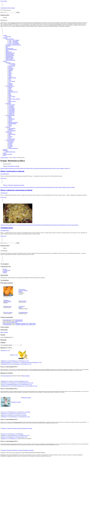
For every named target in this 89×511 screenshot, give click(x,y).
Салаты (10, 76)
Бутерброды (11, 68)
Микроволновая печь (13, 122)
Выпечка (10, 70)
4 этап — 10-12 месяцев (13, 43)
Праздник (8, 127)
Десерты (10, 73)
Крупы (9, 89)
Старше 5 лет (11, 114)
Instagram (5, 271)
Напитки (10, 84)
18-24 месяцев (11, 110)
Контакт (5, 269)
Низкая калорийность (13, 148)
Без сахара (10, 145)
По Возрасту (8, 103)
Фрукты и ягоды (12, 101)
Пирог (9, 74)
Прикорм (5, 37)
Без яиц (10, 147)
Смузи (9, 80)
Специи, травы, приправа (14, 98)
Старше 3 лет (11, 113)
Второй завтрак (11, 134)
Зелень (9, 88)
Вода (7, 47)
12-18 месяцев (11, 109)
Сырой (9, 124)
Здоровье (5, 149)
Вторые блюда (11, 65)
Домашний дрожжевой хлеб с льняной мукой (25, 323)
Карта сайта (8, 36)
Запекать (10, 120)
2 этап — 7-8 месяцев (13, 41)
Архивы (2, 337)
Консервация (9, 51)
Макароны (10, 90)
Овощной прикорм (10, 55)
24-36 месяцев (11, 111)
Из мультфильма (12, 130)
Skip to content (4, 1)
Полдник (10, 136)
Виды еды (8, 62)
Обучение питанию (7, 154)
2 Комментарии (4, 192)
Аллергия (8, 46)
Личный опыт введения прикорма (13, 44)
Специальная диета (10, 140)
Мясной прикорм (9, 54)
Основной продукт (10, 85)
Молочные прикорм (10, 53)
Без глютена (11, 141)
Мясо (9, 93)
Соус (9, 82)
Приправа (10, 83)
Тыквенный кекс (19, 319)
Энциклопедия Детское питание (8, 7)
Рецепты (5, 61)
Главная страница (4, 157)
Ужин (9, 137)
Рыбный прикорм (10, 57)
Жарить (10, 117)
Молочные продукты (13, 91)
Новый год (10, 129)
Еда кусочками (11, 81)
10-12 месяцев (11, 108)
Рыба (9, 97)
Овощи (10, 95)
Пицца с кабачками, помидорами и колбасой (16, 190)
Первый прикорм (12, 77)
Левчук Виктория (7, 319)
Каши (7, 50)
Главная (5, 35)
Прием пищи (9, 131)
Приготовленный (12, 123)
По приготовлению (10, 115)
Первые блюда (11, 63)
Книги (4, 155)
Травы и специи (9, 58)
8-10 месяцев (11, 107)
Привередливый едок (10, 151)
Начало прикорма (9, 38)
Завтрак (10, 133)
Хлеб (9, 100)
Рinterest (5, 272)
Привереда (5, 150)
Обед (9, 135)
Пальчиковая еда (9, 56)
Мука (9, 94)
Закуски (10, 67)
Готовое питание (9, 48)
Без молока (10, 142)
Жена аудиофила (4, 332)
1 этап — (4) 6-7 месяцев (13, 40)
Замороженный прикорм (11, 49)
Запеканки (10, 69)
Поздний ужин (11, 138)
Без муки (10, 143)
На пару (10, 121)
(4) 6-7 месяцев (11, 104)
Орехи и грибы (11, 96)
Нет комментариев (5, 173)
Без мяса (10, 144)
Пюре (9, 78)
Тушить (10, 125)
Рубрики (2, 345)
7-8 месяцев (11, 105)
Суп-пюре (13, 64)
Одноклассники (6, 270)
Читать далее (3, 178)
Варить (10, 116)
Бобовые (10, 87)
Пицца (9, 75)
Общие (4, 153)
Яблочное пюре (13, 322)
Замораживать (11, 118)
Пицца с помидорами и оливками (12, 171)
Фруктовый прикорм (10, 60)
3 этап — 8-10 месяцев (13, 42)
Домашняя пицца (7, 228)
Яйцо (9, 102)
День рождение (11, 128)
